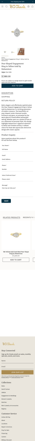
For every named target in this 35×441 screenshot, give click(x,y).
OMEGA (3, 392)
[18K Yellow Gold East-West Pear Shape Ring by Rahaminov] (15, 235)
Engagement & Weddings (8, 396)
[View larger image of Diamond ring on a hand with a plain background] (20, 51)
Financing (4, 433)
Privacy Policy (5, 377)
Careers (3, 437)
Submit (6, 201)
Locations (4, 424)
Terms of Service (15, 377)
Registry (3, 409)
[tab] (7, 93)
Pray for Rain (5, 430)
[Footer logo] (8, 343)
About (3, 420)
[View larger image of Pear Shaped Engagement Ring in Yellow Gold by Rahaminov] (4, 51)
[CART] (32, 6)
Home (3, 57)
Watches (4, 402)
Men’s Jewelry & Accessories (9, 405)
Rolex (3, 386)
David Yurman (5, 389)
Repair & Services (6, 427)
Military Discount (6, 440)
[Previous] (2, 2)
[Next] (33, 2)
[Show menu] (2, 6)
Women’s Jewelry (6, 399)
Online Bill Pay (5, 417)
